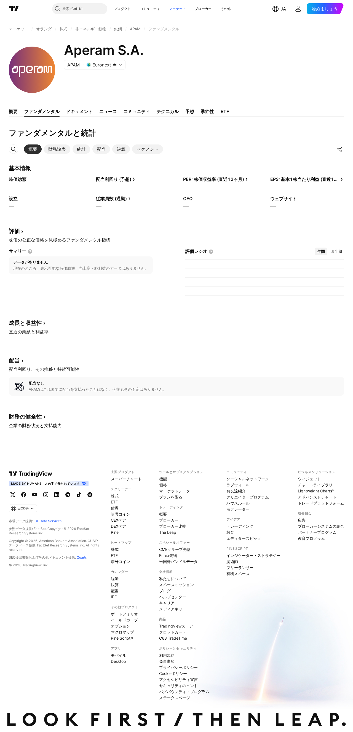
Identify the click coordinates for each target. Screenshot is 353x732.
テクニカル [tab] (168, 111)
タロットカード (172, 632)
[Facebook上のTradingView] (24, 494)
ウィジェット (309, 478)
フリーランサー (239, 567)
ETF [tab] (225, 111)
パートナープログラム (317, 532)
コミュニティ (150, 9)
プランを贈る (170, 497)
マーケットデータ (174, 491)
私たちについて (172, 578)
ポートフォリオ (124, 614)
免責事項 (167, 661)
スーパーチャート (126, 478)
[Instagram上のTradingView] (46, 494)
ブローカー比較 (172, 526)
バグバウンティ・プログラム (184, 691)
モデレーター (238, 509)
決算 (115, 584)
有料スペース (238, 573)
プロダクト (122, 9)
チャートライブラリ (315, 484)
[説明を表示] (30, 251)
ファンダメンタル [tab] (42, 111)
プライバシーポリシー (178, 667)
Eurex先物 (168, 555)
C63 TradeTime (173, 638)
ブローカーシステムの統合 (321, 526)
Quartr (81, 557)
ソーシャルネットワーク (247, 478)
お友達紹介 (236, 491)
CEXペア (118, 520)
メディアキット (172, 609)
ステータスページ (174, 697)
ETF (114, 502)
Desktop (118, 661)
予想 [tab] (189, 111)
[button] (135, 8)
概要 (163, 514)
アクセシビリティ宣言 (178, 679)
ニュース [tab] (108, 111)
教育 (230, 532)
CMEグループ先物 (175, 549)
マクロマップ (122, 632)
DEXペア (118, 526)
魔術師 (232, 561)
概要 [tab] (13, 111)
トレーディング (239, 526)
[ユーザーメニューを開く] (298, 8)
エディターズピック (243, 538)
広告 (302, 520)
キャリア (167, 602)
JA (283, 9)
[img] (114, 64)
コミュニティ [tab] (137, 111)
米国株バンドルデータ (178, 561)
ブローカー (203, 9)
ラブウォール (238, 484)
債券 (115, 508)
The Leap (167, 532)
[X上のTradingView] (13, 494)
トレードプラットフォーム (321, 503)
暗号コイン (120, 514)
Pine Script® (122, 638)
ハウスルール (238, 503)
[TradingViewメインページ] (30, 474)
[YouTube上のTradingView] (35, 494)
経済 (115, 578)
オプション (120, 626)
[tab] (33, 149)
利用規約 (167, 655)
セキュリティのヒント (178, 685)
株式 (115, 496)
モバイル (118, 655)
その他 (225, 9)
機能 (163, 478)
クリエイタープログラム (247, 497)
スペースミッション (176, 584)
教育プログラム (311, 538)
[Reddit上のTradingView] (90, 494)
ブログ (165, 590)
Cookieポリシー (173, 673)
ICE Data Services (47, 521)
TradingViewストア (176, 626)
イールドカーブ (124, 620)
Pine (115, 532)
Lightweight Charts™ (316, 491)
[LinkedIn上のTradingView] (57, 494)
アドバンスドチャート (317, 497)
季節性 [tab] (207, 111)
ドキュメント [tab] (79, 111)
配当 (115, 590)
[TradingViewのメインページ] (14, 9)
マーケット (177, 9)
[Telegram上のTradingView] (68, 494)
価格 (163, 484)
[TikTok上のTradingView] (79, 494)
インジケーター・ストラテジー (253, 555)
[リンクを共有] (339, 149)
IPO (114, 596)
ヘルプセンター (172, 596)
